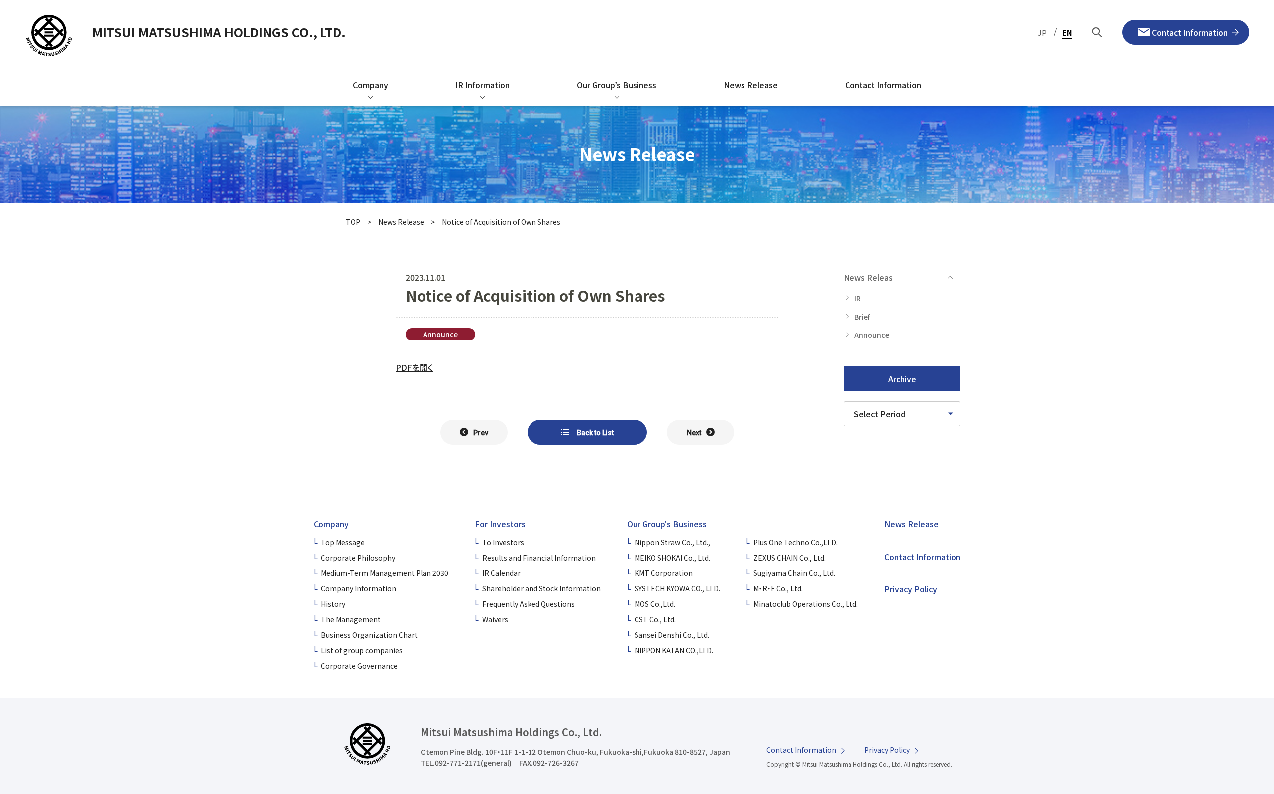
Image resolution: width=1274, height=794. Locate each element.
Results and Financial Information (539, 558)
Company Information (358, 588)
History (333, 604)
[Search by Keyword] (1097, 32)
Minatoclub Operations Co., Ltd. (805, 604)
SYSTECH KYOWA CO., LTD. (677, 588)
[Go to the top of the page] (1227, 695)
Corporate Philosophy (358, 558)
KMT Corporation (664, 573)
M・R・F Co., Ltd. (778, 588)
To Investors (503, 542)
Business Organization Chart (369, 635)
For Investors (500, 524)
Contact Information (922, 557)
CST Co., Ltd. (655, 619)
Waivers (495, 619)
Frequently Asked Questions (528, 604)
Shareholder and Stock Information (541, 588)
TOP (353, 222)
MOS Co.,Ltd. (655, 604)
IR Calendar (501, 573)
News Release (401, 222)
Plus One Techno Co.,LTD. (795, 542)
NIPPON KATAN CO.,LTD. (674, 650)
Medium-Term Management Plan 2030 (384, 573)
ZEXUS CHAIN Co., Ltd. (789, 558)
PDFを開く (414, 367)
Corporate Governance (359, 666)
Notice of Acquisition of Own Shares (501, 222)
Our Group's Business (667, 524)
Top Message (343, 542)
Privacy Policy (910, 589)
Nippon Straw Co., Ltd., (672, 542)
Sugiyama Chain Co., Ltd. (794, 573)
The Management (351, 619)
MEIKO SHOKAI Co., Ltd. (672, 558)
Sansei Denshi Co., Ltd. (672, 635)
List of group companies (362, 650)
